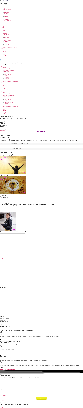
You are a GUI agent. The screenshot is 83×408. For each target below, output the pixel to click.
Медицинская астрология (7, 15)
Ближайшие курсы (5, 8)
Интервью (4, 29)
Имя (0, 379)
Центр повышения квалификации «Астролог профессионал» (10, 22)
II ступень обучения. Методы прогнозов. (9, 69)
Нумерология (5, 17)
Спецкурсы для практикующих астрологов (8, 11)
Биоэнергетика (6, 13)
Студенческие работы (5, 30)
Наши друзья (4, 26)
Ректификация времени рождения (8, 18)
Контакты (2, 31)
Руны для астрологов (6, 19)
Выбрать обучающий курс (3, 325)
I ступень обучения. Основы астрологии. (9, 10)
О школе (2, 23)
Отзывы (4, 25)
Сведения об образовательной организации (8, 24)
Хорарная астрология (6, 46)
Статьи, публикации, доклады (6, 87)
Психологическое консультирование (8, 76)
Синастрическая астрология (7, 20)
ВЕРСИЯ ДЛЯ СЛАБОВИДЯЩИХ (42, 398)
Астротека (2, 27)
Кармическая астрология (7, 39)
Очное (1, 258)
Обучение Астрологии (4, 32)
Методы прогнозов (6, 16)
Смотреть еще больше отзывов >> (8, 369)
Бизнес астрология (6, 12)
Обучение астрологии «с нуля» (7, 9)
